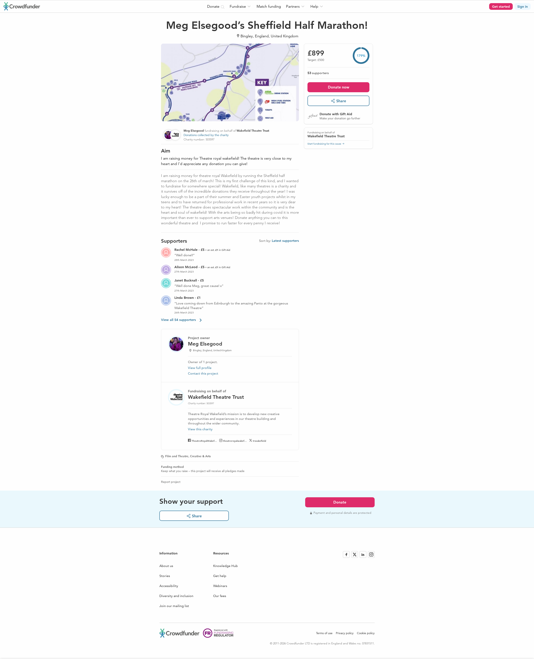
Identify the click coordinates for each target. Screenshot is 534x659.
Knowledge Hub (225, 566)
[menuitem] (240, 6)
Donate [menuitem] (213, 6)
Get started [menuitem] (501, 7)
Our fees (219, 596)
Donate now (338, 87)
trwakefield (259, 440)
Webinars (220, 586)
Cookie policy (366, 633)
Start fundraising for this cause (324, 143)
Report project (170, 482)
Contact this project (203, 373)
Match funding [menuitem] (269, 6)
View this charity (200, 429)
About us (166, 566)
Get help (219, 576)
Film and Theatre (176, 456)
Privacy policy (345, 633)
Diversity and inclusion (176, 596)
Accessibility (168, 586)
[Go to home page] (21, 6)
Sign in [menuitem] (522, 7)
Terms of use (324, 633)
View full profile (200, 368)
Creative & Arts (200, 456)
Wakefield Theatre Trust (326, 136)
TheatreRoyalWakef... (204, 440)
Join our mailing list (174, 606)
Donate (339, 502)
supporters (318, 73)
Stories (164, 576)
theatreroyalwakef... (235, 440)
